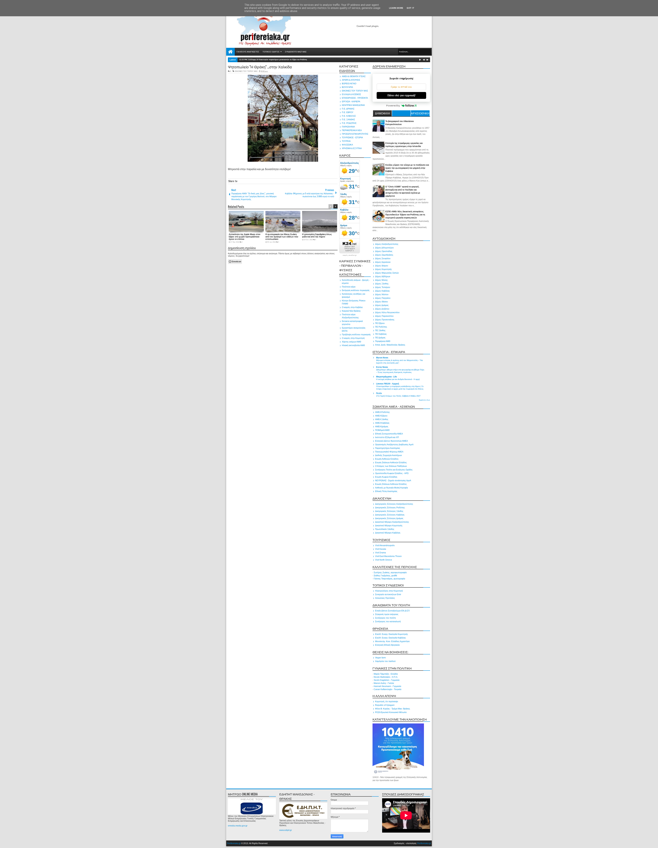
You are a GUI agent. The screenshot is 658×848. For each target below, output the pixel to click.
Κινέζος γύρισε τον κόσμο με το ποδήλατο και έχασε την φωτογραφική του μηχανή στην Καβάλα (407, 168)
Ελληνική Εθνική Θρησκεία (387, 645)
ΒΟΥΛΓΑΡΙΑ (347, 87)
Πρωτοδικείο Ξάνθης (384, 529)
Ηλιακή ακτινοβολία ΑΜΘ (353, 345)
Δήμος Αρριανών (383, 262)
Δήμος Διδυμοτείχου (384, 248)
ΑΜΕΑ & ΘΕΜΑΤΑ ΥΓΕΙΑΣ (353, 76)
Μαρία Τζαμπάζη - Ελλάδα (386, 674)
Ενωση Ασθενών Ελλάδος (387, 459)
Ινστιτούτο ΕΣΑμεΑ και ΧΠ (387, 437)
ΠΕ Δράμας (380, 337)
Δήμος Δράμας (382, 305)
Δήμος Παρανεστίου (384, 316)
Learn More (396, 8)
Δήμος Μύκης (381, 280)
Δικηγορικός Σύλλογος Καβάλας (390, 515)
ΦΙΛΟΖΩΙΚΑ (347, 145)
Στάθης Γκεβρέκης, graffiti (385, 575)
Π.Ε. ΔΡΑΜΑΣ (348, 109)
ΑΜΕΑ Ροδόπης (382, 412)
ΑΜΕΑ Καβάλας (382, 423)
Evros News (382, 367)
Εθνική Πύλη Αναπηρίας (386, 491)
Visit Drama (380, 552)
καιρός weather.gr (350, 255)
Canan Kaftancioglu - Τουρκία (387, 689)
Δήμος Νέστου (381, 294)
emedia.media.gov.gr (237, 826)
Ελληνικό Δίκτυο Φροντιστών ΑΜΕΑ (391, 441)
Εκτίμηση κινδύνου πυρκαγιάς (356, 290)
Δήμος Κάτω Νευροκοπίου (387, 312)
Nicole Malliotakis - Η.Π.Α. (386, 677)
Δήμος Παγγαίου (383, 298)
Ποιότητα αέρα (348, 287)
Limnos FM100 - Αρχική (387, 384)
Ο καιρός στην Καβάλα (352, 307)
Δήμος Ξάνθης (382, 283)
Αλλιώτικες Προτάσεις (385, 598)
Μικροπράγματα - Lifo (386, 377)
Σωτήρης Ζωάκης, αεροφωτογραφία (390, 572)
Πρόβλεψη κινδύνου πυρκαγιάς (356, 334)
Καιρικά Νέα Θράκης (351, 311)
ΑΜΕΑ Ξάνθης (381, 419)
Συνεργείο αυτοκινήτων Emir (388, 594)
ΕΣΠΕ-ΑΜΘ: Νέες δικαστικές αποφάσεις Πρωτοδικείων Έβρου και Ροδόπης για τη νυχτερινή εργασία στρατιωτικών (405, 214)
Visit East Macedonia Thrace (388, 556)
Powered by (393, 105)
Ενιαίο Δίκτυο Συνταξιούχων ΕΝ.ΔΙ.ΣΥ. (392, 611)
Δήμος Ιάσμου (381, 266)
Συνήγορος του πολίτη (385, 618)
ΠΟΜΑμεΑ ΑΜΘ (382, 430)
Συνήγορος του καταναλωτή (388, 621)
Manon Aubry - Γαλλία (384, 683)
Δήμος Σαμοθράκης (384, 255)
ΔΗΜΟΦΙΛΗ (382, 113)
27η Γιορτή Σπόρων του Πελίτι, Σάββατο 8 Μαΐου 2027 (398, 396)
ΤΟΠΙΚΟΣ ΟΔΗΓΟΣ (271, 52)
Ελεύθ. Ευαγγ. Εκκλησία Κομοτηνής (391, 634)
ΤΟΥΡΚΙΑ (346, 141)
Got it (410, 8)
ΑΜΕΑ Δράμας (381, 426)
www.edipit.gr (285, 830)
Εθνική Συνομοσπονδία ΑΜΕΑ (389, 434)
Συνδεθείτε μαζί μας (296, 52)
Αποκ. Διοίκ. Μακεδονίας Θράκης (390, 345)
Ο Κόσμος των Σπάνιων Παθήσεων (391, 466)
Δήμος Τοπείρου (382, 287)
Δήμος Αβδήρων (382, 276)
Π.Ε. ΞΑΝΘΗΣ (348, 119)
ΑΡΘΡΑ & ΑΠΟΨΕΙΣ (351, 80)
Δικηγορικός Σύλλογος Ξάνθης (389, 511)
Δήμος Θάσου (381, 301)
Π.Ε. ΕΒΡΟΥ (347, 112)
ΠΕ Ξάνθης (380, 330)
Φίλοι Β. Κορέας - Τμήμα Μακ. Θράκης (392, 709)
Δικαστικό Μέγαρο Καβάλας (387, 533)
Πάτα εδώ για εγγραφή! (401, 95)
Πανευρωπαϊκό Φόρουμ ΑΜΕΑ (389, 452)
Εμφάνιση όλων (424, 400)
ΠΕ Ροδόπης (381, 327)
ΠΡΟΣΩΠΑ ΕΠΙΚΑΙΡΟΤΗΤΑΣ (355, 134)
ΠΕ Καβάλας (381, 334)
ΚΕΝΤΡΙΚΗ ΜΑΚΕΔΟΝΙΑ (353, 105)
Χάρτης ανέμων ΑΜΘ (351, 342)
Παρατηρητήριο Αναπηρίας (387, 448)
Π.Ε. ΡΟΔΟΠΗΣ (349, 123)
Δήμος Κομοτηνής (383, 269)
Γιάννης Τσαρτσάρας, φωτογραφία (389, 578)
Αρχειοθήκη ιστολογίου (420, 113)
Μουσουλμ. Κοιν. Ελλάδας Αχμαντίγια (392, 641)
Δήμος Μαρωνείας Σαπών (387, 273)
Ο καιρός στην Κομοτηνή (353, 338)
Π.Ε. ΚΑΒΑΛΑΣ (349, 116)
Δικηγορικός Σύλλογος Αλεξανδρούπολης (394, 504)
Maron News (382, 358)
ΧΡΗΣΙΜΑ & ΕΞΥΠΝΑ (352, 148)
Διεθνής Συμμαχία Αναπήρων (388, 455)
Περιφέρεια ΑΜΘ (382, 341)
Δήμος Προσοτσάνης (384, 319)
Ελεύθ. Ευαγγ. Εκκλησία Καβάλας (390, 638)
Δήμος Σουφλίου (383, 258)
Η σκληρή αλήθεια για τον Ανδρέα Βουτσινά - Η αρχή (398, 379)
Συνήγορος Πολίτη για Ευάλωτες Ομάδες (394, 470)
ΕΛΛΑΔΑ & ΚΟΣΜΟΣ (351, 94)
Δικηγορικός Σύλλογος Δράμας (389, 518)
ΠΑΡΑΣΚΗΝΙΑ (348, 127)
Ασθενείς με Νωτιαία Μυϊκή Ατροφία (391, 488)
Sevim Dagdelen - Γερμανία (386, 680)
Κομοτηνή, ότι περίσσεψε (386, 701)
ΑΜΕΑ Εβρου (381, 416)
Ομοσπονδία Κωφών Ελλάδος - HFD (392, 473)
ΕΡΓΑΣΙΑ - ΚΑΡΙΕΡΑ (351, 101)
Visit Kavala (380, 549)
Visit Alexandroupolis (385, 545)
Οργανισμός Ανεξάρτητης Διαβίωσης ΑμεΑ (394, 444)
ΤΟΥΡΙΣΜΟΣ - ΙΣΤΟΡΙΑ (352, 137)
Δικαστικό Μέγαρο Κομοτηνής (389, 525)
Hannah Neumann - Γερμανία (387, 686)
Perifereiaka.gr (234, 843)
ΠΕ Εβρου (380, 323)
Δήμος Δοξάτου (382, 309)
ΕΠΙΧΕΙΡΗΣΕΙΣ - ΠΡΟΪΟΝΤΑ (355, 98)
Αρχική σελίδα (230, 52)
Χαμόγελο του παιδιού (385, 661)
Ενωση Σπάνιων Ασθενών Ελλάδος (391, 462)
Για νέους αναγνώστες (247, 52)
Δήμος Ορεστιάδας (383, 251)
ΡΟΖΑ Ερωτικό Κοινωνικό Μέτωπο (391, 712)
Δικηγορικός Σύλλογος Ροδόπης (390, 507)
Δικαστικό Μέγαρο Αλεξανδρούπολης (392, 522)
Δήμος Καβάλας (382, 291)
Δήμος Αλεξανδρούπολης (386, 244)
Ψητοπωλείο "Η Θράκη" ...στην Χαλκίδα (260, 66)
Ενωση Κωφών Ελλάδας (386, 477)
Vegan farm (380, 657)
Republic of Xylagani (384, 705)
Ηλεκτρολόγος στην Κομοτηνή (389, 591)
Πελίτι (379, 393)
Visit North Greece (383, 560)
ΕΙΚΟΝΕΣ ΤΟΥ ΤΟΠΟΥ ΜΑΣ (246, 71)
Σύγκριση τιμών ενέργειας (386, 614)
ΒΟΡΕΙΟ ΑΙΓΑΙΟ (349, 83)
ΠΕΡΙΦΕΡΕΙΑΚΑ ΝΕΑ (352, 130)
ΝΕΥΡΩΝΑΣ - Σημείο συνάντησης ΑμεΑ (393, 480)
